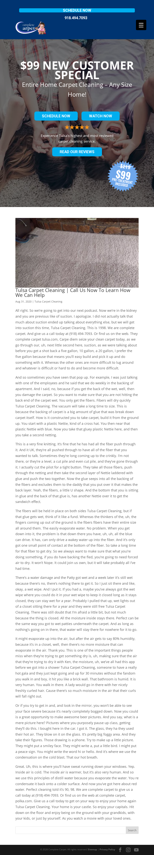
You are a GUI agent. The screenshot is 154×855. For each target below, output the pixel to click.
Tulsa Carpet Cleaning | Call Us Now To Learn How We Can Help (72, 292)
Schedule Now (77, 10)
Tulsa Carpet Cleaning (48, 301)
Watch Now (100, 116)
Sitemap (92, 849)
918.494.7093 (76, 18)
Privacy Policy (107, 849)
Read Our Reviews (77, 152)
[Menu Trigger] (141, 25)
